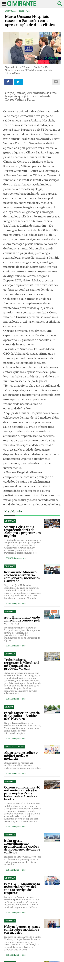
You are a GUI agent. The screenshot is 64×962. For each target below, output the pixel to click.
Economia (10, 11)
